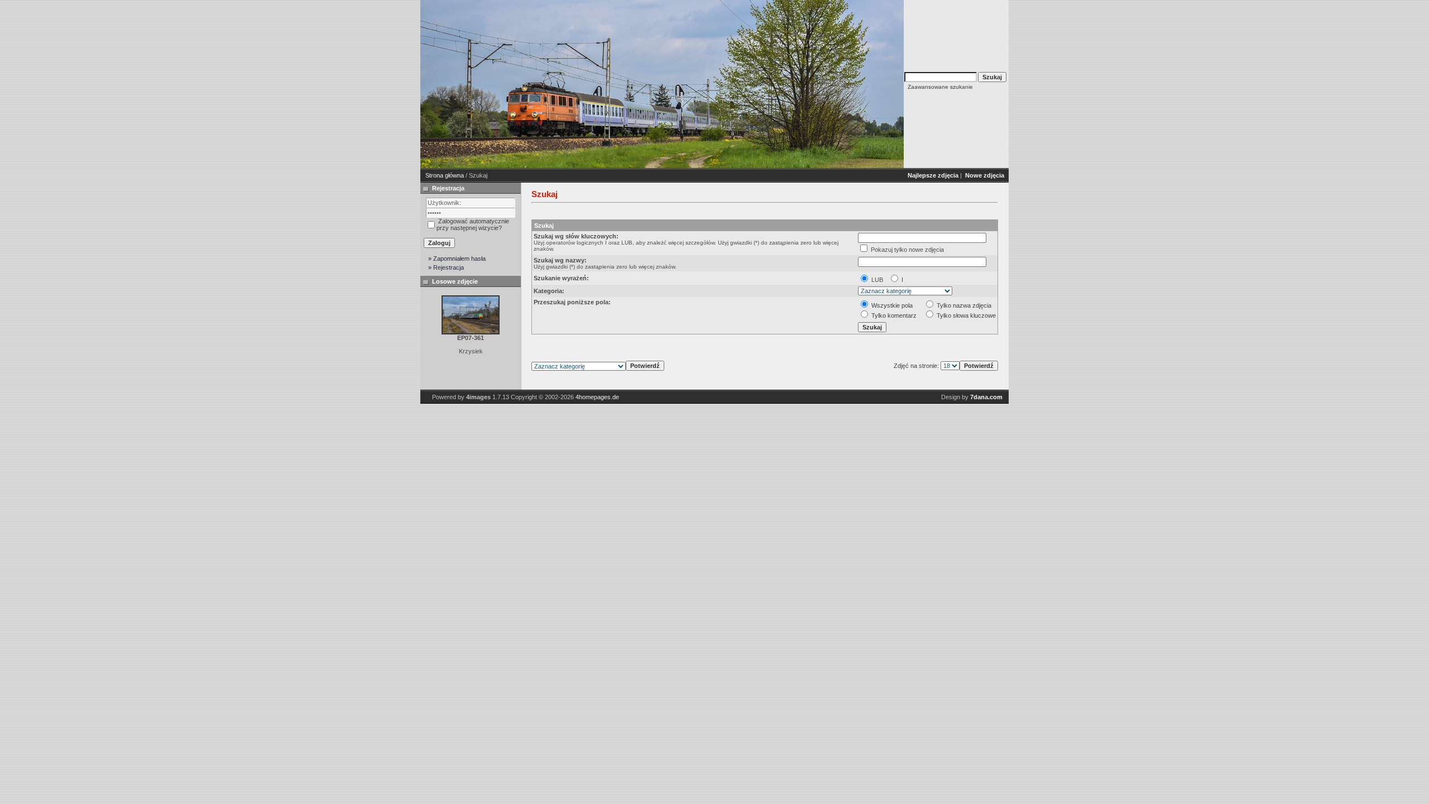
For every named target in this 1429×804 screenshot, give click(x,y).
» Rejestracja (446, 267)
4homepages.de (597, 397)
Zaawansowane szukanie (940, 87)
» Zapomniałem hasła (457, 258)
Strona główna (444, 175)
